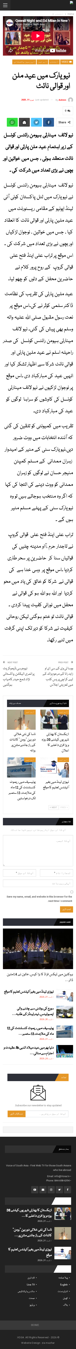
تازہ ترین (31, 1278)
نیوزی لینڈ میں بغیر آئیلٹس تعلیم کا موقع (29, 991)
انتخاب (54, 61)
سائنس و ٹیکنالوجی (26, 1291)
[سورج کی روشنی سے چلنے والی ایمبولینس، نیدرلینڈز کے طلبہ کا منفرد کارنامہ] (64, 1012)
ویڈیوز (32, 1305)
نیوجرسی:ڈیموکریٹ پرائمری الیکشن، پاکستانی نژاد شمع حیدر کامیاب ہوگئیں (18, 677)
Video (65, 61)
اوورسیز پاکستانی (24, 61)
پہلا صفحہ (63, 1278)
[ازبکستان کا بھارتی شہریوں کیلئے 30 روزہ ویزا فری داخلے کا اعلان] (54, 720)
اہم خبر (42, 61)
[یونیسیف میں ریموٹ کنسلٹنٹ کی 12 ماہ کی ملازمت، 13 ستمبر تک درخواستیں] (21, 767)
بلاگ (65, 1305)
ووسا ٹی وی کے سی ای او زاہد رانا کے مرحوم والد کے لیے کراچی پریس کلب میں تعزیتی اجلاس (57, 677)
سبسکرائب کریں (16, 1113)
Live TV (31, 1285)
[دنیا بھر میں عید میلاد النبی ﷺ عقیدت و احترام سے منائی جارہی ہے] (64, 1051)
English (64, 1285)
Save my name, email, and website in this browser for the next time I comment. (39, 898)
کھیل (65, 1298)
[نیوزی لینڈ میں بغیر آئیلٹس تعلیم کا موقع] (54, 767)
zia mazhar (48, 1342)
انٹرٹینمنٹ (63, 1291)
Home (35, 1325)
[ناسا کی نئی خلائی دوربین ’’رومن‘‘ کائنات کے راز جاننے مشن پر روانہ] (21, 720)
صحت (32, 1298)
